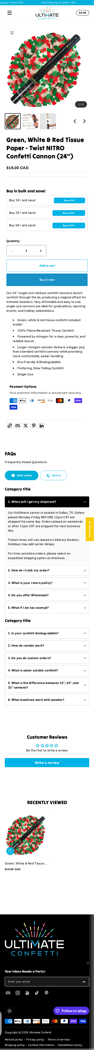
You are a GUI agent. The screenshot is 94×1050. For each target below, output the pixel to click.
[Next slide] (84, 121)
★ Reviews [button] (90, 529)
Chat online (24, 475)
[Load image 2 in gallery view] (30, 121)
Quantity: (13, 241)
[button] (82, 12)
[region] (47, 77)
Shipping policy (15, 1045)
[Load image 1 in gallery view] (13, 121)
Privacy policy (35, 1039)
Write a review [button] (47, 762)
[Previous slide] (75, 121)
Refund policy (14, 1039)
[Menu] (9, 13)
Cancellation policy (70, 1045)
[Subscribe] (83, 981)
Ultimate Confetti (40, 1032)
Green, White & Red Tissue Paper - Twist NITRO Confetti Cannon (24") (26, 863)
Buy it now (47, 280)
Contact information (41, 1045)
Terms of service (59, 1039)
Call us (56, 475)
